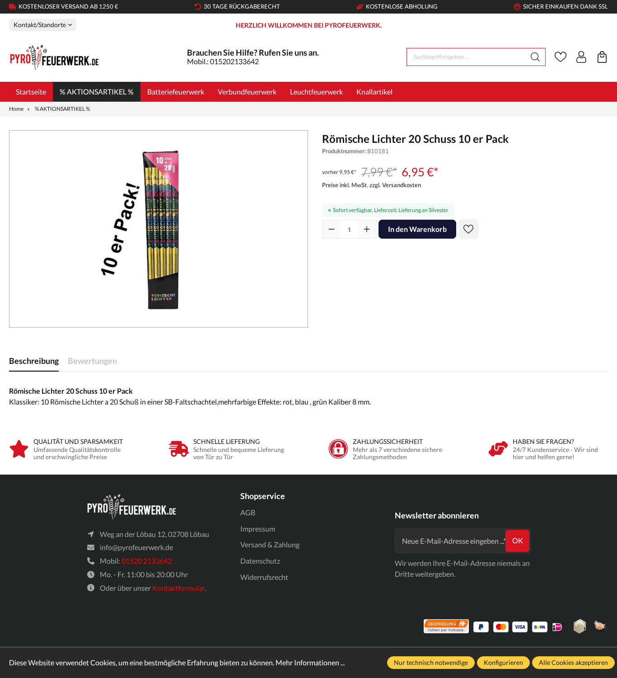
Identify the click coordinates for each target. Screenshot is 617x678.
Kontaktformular (178, 588)
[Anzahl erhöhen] (367, 229)
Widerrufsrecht (264, 577)
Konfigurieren (503, 662)
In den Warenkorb (417, 229)
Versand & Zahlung (269, 544)
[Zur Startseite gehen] (54, 57)
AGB (247, 512)
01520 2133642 (147, 560)
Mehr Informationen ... (310, 662)
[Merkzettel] (560, 57)
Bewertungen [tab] (92, 361)
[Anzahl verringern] (332, 229)
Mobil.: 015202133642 (223, 61)
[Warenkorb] (602, 57)
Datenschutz (260, 560)
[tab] (34, 361)
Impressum (257, 528)
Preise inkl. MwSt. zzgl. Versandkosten (371, 184)
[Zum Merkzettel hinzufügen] (468, 229)
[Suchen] (535, 57)
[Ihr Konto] (581, 57)
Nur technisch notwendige (431, 662)
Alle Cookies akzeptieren (573, 662)
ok (517, 540)
